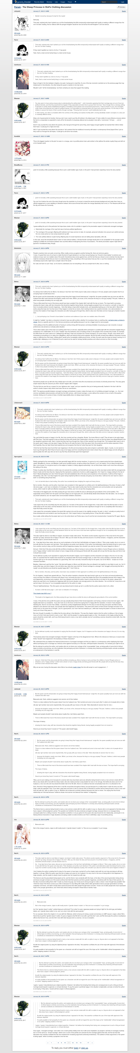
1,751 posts (17, 846)
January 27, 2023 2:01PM (41, 165)
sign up (84, 1047)
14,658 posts (18, 92)
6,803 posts (17, 120)
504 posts (17, 304)
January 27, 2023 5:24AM (41, 40)
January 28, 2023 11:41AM (41, 524)
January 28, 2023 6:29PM (41, 853)
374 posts (17, 476)
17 (88, 1043)
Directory (49, 2)
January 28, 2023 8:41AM (41, 456)
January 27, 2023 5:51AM (41, 65)
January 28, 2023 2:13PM (41, 655)
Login (122, 2)
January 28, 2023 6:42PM (41, 925)
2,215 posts (17, 58)
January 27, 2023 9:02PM (41, 347)
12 (73, 1043)
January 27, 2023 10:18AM (41, 136)
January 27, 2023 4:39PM (41, 248)
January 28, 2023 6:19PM (41, 797)
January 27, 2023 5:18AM (41, 11)
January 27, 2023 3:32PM (41, 218)
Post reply (122, 7)
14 (80, 1043)
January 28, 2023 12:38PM (41, 627)
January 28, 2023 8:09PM (41, 996)
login (76, 1047)
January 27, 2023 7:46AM (41, 98)
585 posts (17, 275)
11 (69, 1043)
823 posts (17, 421)
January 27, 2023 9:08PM (41, 403)
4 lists (25, 694)
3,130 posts (17, 694)
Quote (124, 11)
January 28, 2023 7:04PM (41, 956)
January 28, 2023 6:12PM (41, 734)
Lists (56, 2)
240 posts (17, 738)
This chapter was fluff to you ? (42, 593)
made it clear (77, 667)
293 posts (17, 33)
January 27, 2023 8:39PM (41, 281)
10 (65, 1043)
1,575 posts (17, 158)
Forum (70, 2)
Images (63, 2)
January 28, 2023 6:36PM (41, 895)
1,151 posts (17, 186)
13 (76, 1043)
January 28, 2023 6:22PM (41, 820)
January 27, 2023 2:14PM (41, 193)
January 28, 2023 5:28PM (41, 689)
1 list (24, 186)
